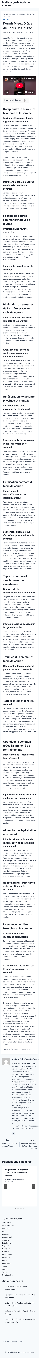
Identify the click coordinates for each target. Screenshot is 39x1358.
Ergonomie (6, 1246)
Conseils (7, 1049)
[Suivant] (33, 1186)
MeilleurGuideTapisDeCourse (14, 32)
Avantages (7, 19)
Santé (4, 1266)
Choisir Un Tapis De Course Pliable (9, 1143)
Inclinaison (6, 1249)
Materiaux (6, 1258)
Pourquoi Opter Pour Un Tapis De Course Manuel (29, 1144)
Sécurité (5, 1269)
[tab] (15, 1208)
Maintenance (7, 1255)
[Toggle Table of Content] (25, 100)
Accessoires (6, 1223)
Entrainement (7, 1243)
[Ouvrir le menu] (35, 3)
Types (4, 1272)
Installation (6, 1252)
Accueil (6, 1342)
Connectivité (7, 1237)
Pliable (4, 1260)
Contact (14, 1342)
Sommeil (15, 1049)
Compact (5, 1234)
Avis (3, 1231)
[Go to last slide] (5, 1186)
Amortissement (8, 1225)
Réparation (6, 1263)
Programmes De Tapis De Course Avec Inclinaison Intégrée (16, 1173)
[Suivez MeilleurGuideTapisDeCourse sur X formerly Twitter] (13, 1133)
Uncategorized (7, 1275)
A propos (22, 1342)
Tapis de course (26, 1049)
